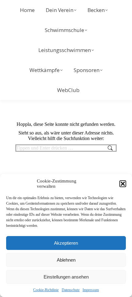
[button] (123, 184)
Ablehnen (66, 260)
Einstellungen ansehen (66, 276)
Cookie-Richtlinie (46, 290)
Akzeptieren (66, 243)
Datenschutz (71, 290)
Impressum (91, 290)
